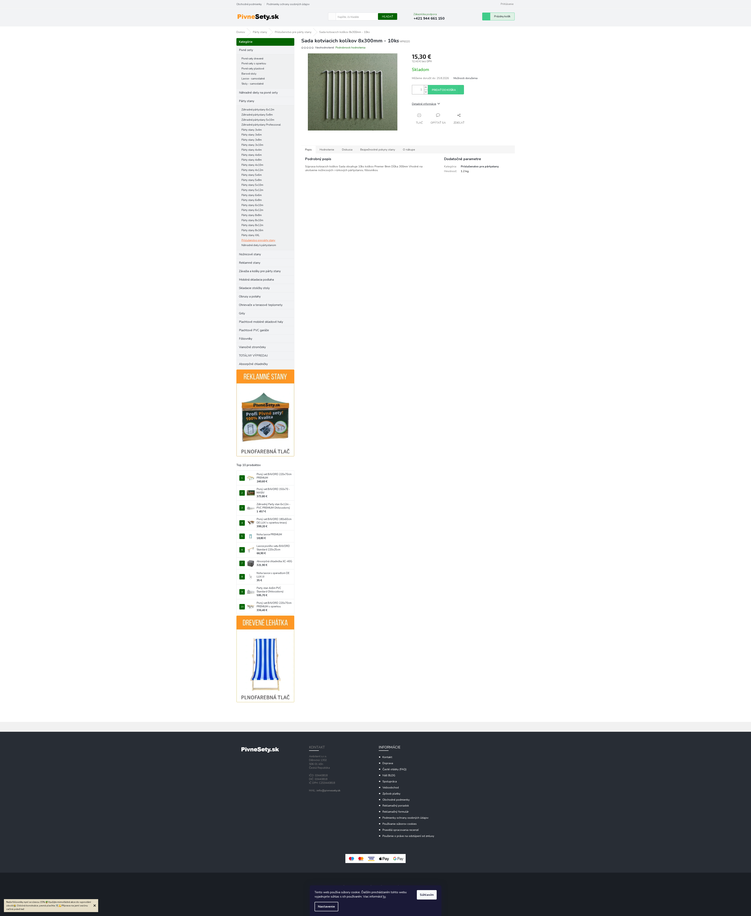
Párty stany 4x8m (251, 160)
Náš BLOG (388, 775)
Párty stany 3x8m (251, 140)
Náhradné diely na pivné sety (258, 93)
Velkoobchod (390, 787)
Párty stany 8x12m (252, 225)
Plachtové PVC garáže (254, 330)
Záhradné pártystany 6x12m (257, 109)
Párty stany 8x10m (252, 220)
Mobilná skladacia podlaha (256, 280)
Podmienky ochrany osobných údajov (288, 4)
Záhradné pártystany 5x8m (257, 115)
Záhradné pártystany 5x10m (257, 120)
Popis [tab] (308, 149)
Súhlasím (427, 895)
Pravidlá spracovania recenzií (400, 830)
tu (384, 896)
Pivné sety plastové (252, 68)
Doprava (387, 763)
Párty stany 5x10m (252, 185)
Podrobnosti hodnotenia (350, 47)
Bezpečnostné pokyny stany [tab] (377, 149)
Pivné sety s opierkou (253, 63)
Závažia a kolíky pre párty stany (260, 271)
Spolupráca (389, 781)
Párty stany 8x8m (251, 215)
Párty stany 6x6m (251, 195)
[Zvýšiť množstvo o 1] (426, 87)
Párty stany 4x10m (252, 165)
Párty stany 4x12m (252, 170)
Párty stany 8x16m (252, 230)
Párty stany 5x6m (251, 175)
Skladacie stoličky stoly (254, 288)
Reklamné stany (249, 263)
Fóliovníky (245, 339)
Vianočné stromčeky (252, 347)
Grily (242, 313)
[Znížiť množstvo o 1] (426, 92)
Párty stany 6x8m (251, 200)
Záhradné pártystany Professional (261, 125)
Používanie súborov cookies (399, 824)
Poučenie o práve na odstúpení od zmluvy (408, 836)
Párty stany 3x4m (251, 130)
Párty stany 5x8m (251, 180)
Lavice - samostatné (253, 78)
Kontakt (387, 757)
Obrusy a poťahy (250, 296)
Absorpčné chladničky (253, 364)
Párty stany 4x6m (251, 155)
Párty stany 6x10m (252, 205)
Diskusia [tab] (347, 149)
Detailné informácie (424, 104)
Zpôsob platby (391, 794)
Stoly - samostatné (252, 84)
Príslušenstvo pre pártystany (480, 166)
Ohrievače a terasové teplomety (261, 305)
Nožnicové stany (250, 254)
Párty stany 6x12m (252, 210)
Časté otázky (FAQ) (394, 769)
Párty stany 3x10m (252, 145)
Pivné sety (246, 50)
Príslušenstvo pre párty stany (258, 240)
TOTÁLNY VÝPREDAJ (253, 356)
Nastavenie (326, 906)
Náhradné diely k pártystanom (258, 245)
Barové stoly (248, 74)
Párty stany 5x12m (252, 190)
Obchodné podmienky (249, 4)
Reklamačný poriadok (395, 805)
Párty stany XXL (250, 235)
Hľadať (387, 16)
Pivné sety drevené (252, 58)
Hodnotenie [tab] (327, 149)
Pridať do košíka (444, 90)
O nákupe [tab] (409, 149)
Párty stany (246, 101)
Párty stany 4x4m (251, 150)
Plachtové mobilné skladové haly (261, 322)
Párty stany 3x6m (251, 135)
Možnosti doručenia (465, 78)
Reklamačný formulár (395, 812)
